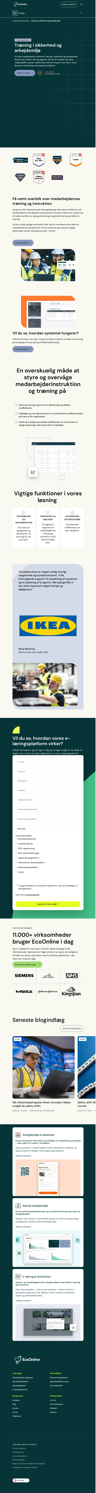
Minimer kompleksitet (59, 1377)
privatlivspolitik (32, 895)
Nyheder (16, 1400)
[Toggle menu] (81, 13)
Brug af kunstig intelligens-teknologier (28, 1463)
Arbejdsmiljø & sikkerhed (22, 1377)
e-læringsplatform (20, 1389)
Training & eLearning (20, 21)
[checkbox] (48, 856)
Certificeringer (18, 1460)
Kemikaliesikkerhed (20, 1381)
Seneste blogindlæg (72, 1028)
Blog (14, 1404)
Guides (15, 1408)
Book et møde (23, 73)
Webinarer (16, 1416)
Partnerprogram (56, 1404)
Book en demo (68, 4)
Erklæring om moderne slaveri (25, 1467)
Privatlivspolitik (19, 1448)
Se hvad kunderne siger (26, 964)
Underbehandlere (19, 1456)
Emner (15, 1412)
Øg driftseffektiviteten (59, 1381)
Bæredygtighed (18, 1385)
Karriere (53, 1412)
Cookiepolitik (18, 1452)
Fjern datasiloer (56, 1385)
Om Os (53, 1400)
